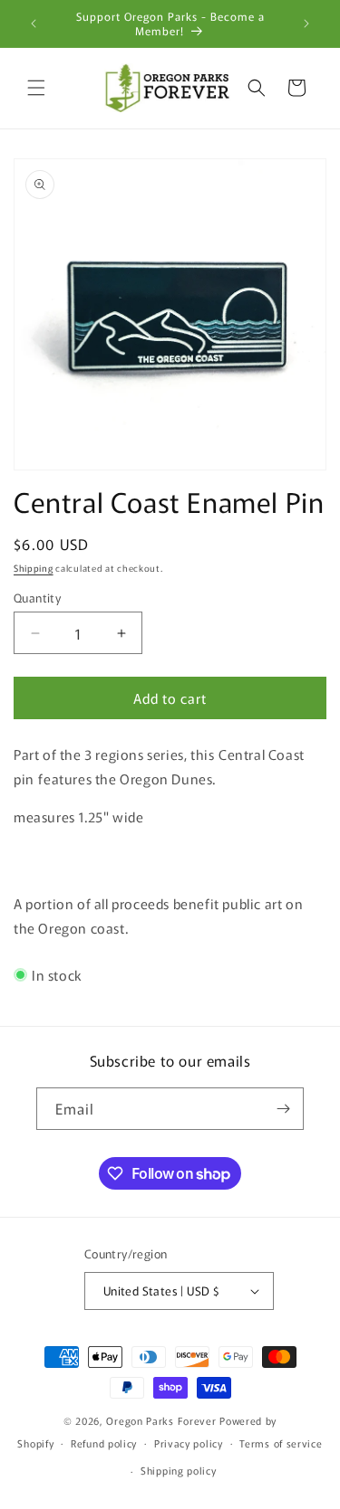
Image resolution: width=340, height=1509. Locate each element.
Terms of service (280, 1443)
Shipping (33, 567)
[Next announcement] (306, 23)
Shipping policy (179, 1470)
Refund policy (104, 1443)
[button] (36, 88)
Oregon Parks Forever (162, 1420)
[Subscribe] (283, 1108)
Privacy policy (188, 1443)
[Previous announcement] (33, 23)
